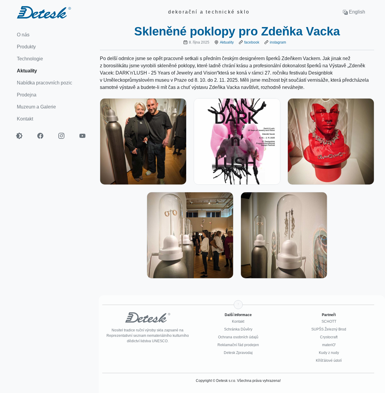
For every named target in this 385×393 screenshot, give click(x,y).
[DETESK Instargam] (64, 135)
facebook (251, 42)
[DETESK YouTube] (85, 135)
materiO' (329, 345)
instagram (278, 42)
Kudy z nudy (329, 353)
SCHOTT (329, 321)
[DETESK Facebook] (43, 135)
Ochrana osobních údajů (238, 337)
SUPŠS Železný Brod (328, 329)
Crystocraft (328, 337)
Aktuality (227, 42)
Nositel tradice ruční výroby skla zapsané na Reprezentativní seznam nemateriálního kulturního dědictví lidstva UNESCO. (147, 335)
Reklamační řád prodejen (238, 345)
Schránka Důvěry (238, 329)
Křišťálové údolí (329, 360)
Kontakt (238, 321)
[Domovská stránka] (35, 11)
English (356, 11)
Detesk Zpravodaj (238, 353)
